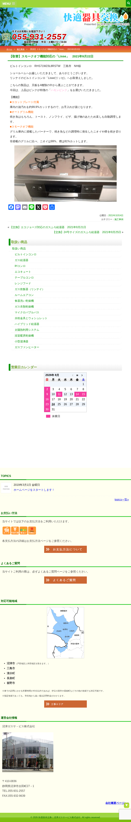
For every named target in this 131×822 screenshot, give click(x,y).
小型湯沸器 (21, 341)
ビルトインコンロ (26, 254)
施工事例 (20, 49)
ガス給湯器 (21, 260)
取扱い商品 (19, 248)
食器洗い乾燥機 (24, 300)
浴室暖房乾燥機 (24, 335)
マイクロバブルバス (27, 312)
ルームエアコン (24, 295)
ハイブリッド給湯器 (27, 324)
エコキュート (23, 271)
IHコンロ (20, 265)
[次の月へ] (83, 375)
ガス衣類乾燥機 (24, 306)
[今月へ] (77, 375)
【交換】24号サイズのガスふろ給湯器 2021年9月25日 (87, 232)
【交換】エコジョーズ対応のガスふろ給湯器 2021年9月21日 (48, 227)
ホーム (9, 49)
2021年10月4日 (115, 215)
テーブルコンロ (24, 277)
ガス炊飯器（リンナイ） (30, 289)
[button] (9, 3)
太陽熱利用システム (27, 329)
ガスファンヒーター (27, 347)
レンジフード (23, 283)
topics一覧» (122, 499)
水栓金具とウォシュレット (31, 318)
